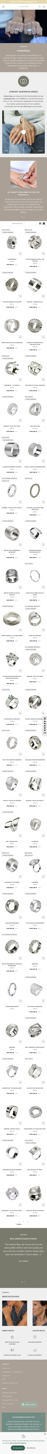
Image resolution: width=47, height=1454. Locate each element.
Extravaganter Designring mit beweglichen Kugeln (12, 677)
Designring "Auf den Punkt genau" (12, 1210)
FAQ (3, 1407)
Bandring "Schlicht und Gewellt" (12, 507)
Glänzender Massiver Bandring (12, 1169)
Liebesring (12, 1047)
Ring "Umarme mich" (12, 841)
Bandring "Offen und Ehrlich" (35, 800)
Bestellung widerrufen (9, 1392)
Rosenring (35, 964)
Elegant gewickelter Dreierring (35, 719)
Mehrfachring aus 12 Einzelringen (12, 635)
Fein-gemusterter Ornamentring (35, 759)
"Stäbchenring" (12, 259)
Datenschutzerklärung (9, 1383)
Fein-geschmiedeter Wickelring (12, 302)
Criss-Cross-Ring (35, 426)
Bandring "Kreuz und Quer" (35, 676)
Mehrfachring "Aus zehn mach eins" (35, 1128)
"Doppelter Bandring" (35, 635)
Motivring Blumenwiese (35, 1006)
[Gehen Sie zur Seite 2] (28, 1221)
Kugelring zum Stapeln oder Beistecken (35, 508)
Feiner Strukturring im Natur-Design (35, 593)
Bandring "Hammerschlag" (35, 302)
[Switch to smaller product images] (44, 223)
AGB (3, 1379)
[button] (45, 725)
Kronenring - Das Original (12, 385)
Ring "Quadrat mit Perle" (34, 1169)
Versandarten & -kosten (10, 1400)
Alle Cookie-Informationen (18, 1443)
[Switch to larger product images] (40, 223)
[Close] (45, 1434)
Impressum (6, 1376)
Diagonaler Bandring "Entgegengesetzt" (35, 551)
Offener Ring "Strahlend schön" (12, 1088)
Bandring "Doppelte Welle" (12, 1128)
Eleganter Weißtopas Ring (35, 1088)
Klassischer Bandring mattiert (12, 466)
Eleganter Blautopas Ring (12, 719)
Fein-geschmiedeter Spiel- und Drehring (35, 260)
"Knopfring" (35, 882)
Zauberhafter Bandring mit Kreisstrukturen (35, 343)
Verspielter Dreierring (12, 923)
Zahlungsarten (7, 1396)
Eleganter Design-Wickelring (35, 1210)
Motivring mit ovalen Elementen (35, 385)
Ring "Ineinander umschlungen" (35, 1047)
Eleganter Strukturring (12, 882)
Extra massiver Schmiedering (35, 923)
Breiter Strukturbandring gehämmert (12, 551)
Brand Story (6, 1368)
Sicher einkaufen (8, 1404)
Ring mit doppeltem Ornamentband (34, 466)
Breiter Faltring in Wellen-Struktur (12, 593)
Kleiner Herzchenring (12, 1006)
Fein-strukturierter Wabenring (12, 759)
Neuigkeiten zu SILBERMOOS (12, 1372)
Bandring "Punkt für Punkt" (12, 426)
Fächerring (35, 841)
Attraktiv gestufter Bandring (12, 800)
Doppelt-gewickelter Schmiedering (12, 342)
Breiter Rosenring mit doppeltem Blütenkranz (12, 964)
